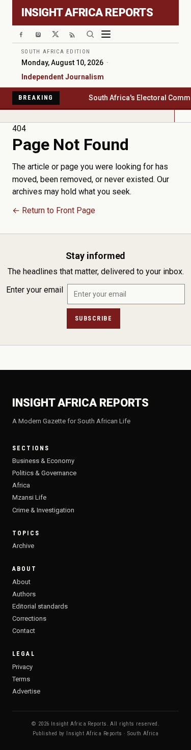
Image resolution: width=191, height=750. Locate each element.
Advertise (26, 691)
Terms (21, 679)
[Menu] (106, 34)
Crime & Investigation (43, 510)
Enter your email (34, 290)
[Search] (90, 34)
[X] (55, 34)
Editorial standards (40, 606)
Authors (24, 594)
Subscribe (93, 318)
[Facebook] (21, 34)
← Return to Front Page (53, 210)
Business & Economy (43, 461)
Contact (23, 630)
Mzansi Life (29, 497)
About (21, 582)
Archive (23, 546)
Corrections (29, 618)
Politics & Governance (44, 473)
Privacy (22, 667)
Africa (21, 485)
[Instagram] (38, 34)
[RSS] (72, 34)
